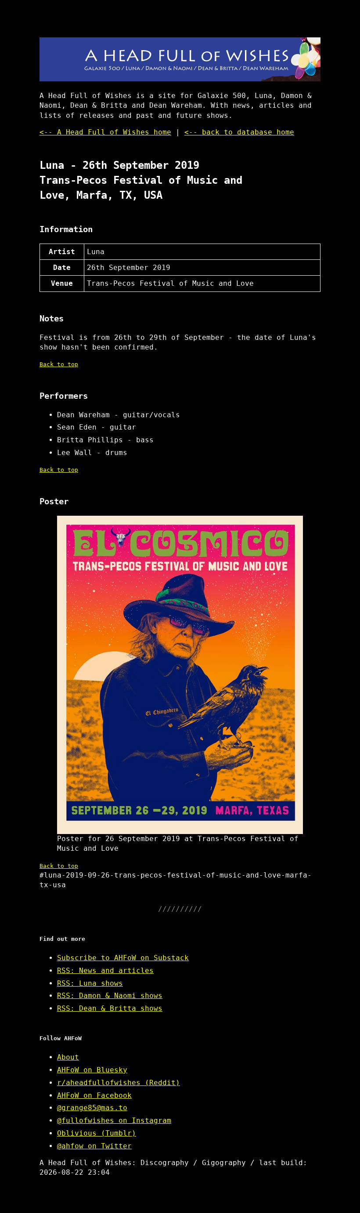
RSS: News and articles (105, 970)
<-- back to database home (239, 132)
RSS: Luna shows (90, 983)
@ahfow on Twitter (94, 1146)
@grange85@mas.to (92, 1108)
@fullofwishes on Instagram (114, 1120)
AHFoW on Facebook (94, 1095)
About (68, 1057)
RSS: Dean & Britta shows (109, 1008)
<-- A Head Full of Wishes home (105, 132)
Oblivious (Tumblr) (96, 1133)
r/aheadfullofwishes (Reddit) (118, 1082)
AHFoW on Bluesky (92, 1070)
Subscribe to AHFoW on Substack (123, 958)
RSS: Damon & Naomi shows (109, 995)
